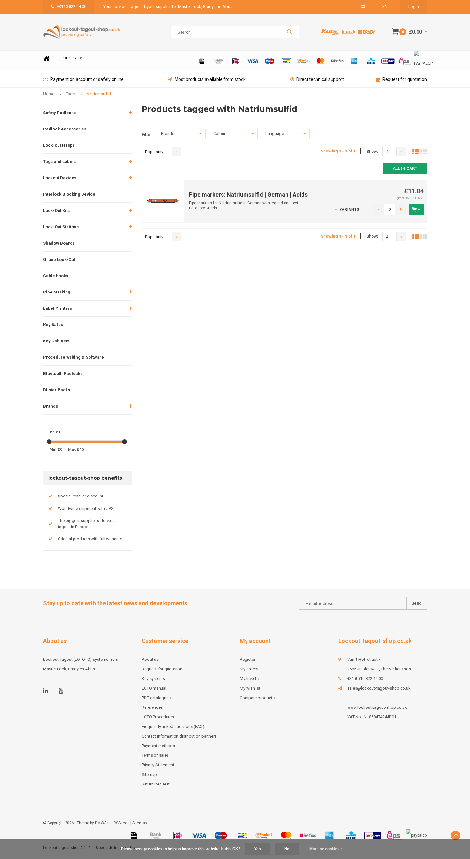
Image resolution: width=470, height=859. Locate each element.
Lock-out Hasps (59, 145)
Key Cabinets (56, 341)
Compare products (257, 697)
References (152, 707)
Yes (257, 849)
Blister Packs (56, 389)
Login (413, 6)
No (286, 849)
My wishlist (250, 688)
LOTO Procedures (158, 717)
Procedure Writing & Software (73, 357)
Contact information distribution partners (179, 736)
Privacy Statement (158, 764)
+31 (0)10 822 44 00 (365, 678)
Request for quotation (404, 79)
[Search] (289, 32)
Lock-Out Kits (56, 210)
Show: (372, 151)
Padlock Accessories (64, 129)
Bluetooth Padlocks (62, 373)
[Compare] (363, 6)
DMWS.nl (103, 823)
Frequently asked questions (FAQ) (173, 726)
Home (46, 58)
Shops (69, 58)
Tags (70, 93)
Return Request (156, 784)
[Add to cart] (416, 209)
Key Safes (53, 324)
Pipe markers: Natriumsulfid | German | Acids (248, 194)
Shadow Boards (59, 243)
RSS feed (121, 823)
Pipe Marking (56, 292)
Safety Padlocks (59, 112)
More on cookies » (326, 849)
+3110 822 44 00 (71, 6)
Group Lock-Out (59, 259)
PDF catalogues (156, 697)
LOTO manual (154, 688)
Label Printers (57, 308)
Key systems (153, 678)
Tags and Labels (59, 161)
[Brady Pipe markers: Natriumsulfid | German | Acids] (163, 200)
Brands (50, 406)
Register (247, 659)
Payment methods (158, 745)
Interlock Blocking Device (69, 194)
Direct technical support (320, 79)
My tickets (249, 678)
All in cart (405, 168)
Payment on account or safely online (87, 79)
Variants (349, 209)
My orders (249, 669)
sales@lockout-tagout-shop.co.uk (379, 688)
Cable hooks (55, 275)
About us (150, 659)
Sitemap (149, 774)
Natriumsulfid (98, 93)
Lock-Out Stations (61, 226)
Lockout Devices (59, 178)
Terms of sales (155, 755)
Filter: (147, 134)
